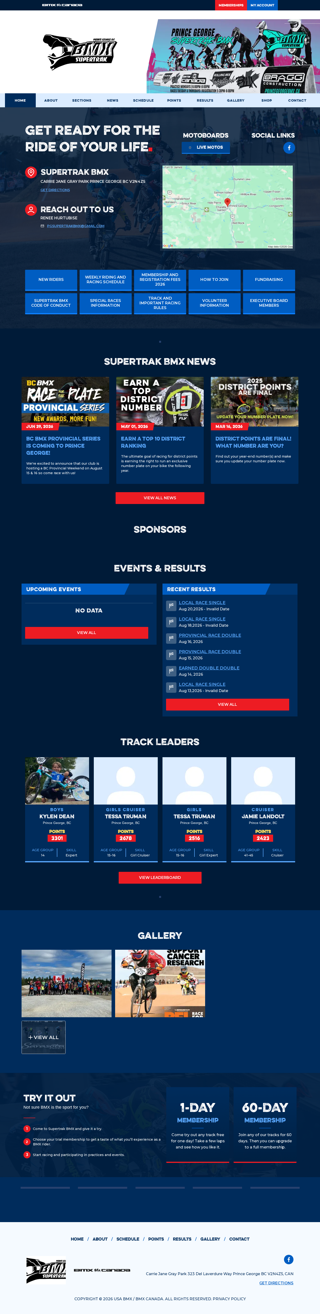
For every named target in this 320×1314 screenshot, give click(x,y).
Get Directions (55, 190)
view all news (160, 498)
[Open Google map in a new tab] (227, 207)
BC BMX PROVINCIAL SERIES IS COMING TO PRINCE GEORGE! (63, 445)
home (80, 1239)
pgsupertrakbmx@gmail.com (75, 226)
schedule (130, 1239)
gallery (212, 1239)
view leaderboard (160, 877)
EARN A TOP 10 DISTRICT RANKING (153, 442)
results (185, 1239)
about (103, 1239)
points (158, 1239)
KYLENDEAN (57, 816)
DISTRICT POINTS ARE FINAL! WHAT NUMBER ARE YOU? (253, 442)
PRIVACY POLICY (229, 1299)
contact (239, 1239)
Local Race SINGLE (202, 603)
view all (86, 632)
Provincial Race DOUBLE (210, 635)
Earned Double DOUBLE (209, 668)
